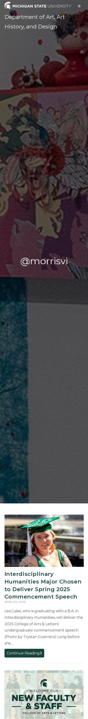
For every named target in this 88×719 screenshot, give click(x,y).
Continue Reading (25, 654)
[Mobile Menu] (79, 6)
